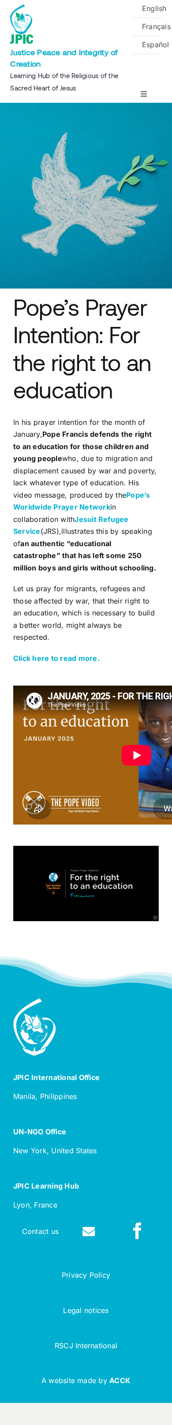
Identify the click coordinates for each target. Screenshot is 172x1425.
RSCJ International (86, 1345)
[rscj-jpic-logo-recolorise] (21, 8)
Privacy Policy (86, 1275)
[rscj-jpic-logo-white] (34, 1002)
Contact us (40, 1231)
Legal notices (85, 1310)
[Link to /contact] (88, 1231)
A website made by (86, 1380)
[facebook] (137, 1231)
